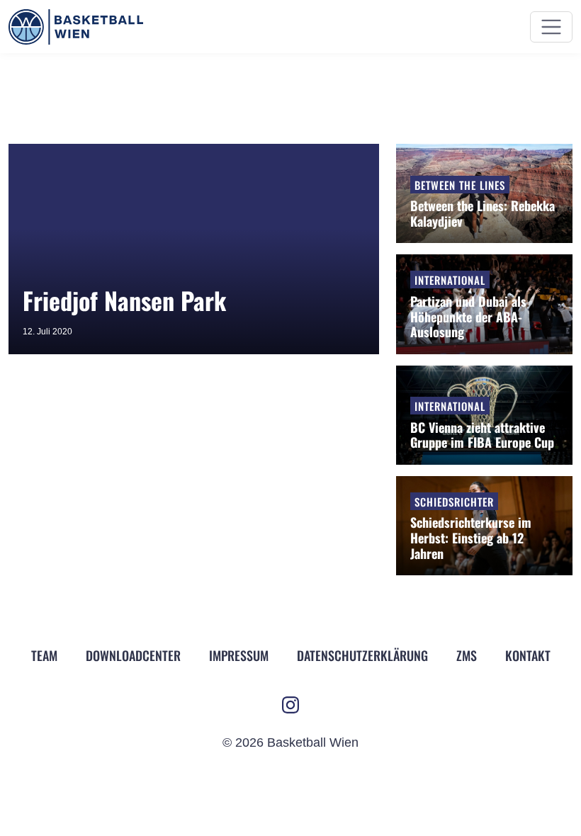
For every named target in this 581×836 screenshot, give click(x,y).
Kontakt (528, 655)
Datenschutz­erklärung (362, 655)
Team (44, 655)
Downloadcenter (133, 655)
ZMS (466, 655)
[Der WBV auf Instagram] (290, 704)
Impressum (239, 655)
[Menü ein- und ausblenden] (551, 27)
